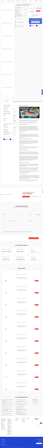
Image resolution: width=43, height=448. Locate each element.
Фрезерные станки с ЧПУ (3, 421)
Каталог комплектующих (3, 429)
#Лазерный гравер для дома (35, 403)
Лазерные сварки (2, 425)
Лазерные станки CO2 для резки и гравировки (3, 420)
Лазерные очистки (3, 426)
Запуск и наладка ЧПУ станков (9, 423)
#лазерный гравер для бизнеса (36, 402)
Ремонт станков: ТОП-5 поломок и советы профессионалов (9, 420)
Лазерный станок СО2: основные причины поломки (9, 432)
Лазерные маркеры (3, 424)
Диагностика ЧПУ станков (9, 425)
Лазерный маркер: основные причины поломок (9, 427)
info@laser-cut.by (40, 1)
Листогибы (2, 428)
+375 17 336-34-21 (40, 0)
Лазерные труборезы (3, 427)
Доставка (16, 420)
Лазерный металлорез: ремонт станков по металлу (9, 429)
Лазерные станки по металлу (3, 423)
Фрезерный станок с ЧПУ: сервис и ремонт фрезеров (9, 434)
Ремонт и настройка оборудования (9, 422)
